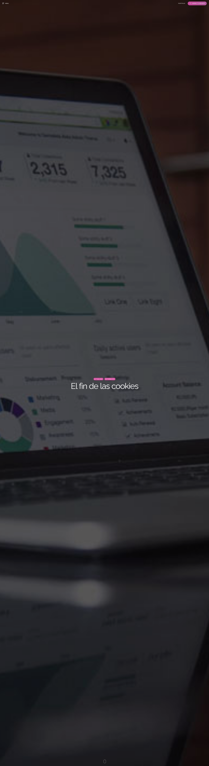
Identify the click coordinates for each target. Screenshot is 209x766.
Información (110, 379)
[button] (5, 3)
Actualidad (98, 379)
